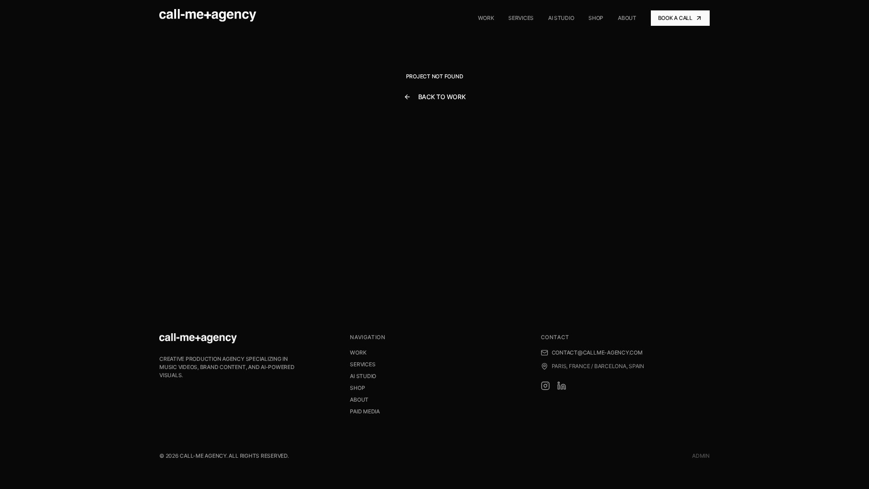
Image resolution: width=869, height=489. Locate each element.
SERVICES (362, 364)
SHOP (357, 387)
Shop (595, 17)
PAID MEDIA (365, 411)
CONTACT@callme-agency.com (597, 352)
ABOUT (359, 399)
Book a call (675, 17)
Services (521, 17)
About (627, 17)
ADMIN (701, 455)
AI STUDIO (363, 376)
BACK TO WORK (442, 97)
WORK (358, 352)
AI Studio (561, 17)
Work (486, 17)
